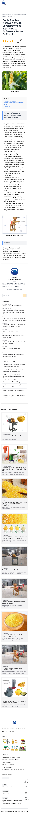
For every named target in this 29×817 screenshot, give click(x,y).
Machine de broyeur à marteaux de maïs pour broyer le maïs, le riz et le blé (13, 312)
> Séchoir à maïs (6, 762)
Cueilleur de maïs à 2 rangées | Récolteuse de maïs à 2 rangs (11, 381)
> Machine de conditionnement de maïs (13, 770)
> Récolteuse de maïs (8, 765)
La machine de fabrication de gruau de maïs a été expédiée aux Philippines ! (14, 319)
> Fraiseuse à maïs (7, 767)
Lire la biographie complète (14, 289)
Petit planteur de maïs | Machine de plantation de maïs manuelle (13, 371)
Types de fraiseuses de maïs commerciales (11, 349)
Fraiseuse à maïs (7, 304)
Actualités (10, 13)
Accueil (4, 13)
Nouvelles (5, 323)
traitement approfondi (11, 155)
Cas (4, 317)
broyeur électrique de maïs (11, 248)
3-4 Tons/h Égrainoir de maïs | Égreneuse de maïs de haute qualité (13, 376)
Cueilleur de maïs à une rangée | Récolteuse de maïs (12, 386)
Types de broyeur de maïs (10, 331)
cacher (12, 99)
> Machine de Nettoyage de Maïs (11, 757)
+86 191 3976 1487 (7, 780)
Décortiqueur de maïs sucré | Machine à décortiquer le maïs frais (14, 366)
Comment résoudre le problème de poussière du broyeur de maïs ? (13, 326)
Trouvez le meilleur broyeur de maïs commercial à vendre (13, 355)
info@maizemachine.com (9, 787)
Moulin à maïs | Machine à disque (12, 306)
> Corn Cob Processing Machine (10, 760)
